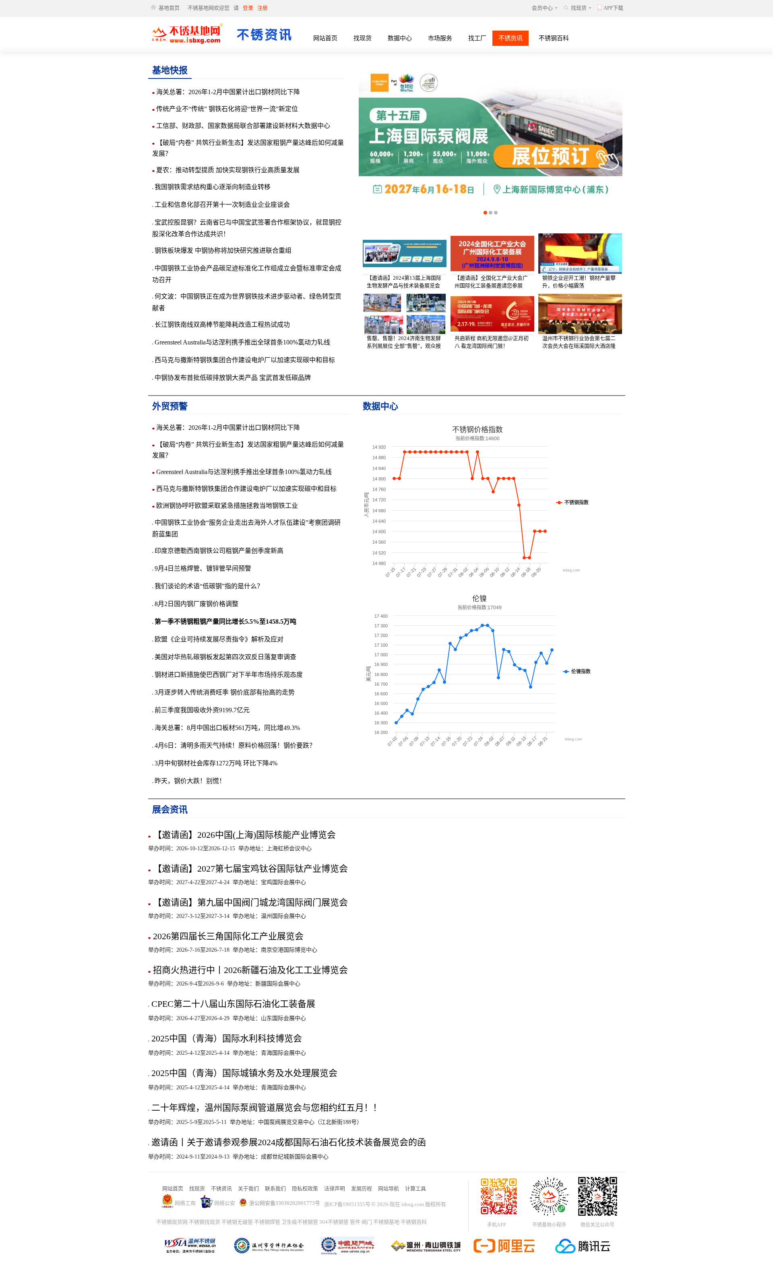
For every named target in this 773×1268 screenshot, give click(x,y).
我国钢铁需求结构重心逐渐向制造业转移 (211, 186)
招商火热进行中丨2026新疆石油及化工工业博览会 (248, 970)
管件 (355, 1222)
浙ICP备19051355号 (347, 1204)
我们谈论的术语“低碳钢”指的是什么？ (207, 586)
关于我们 (248, 1189)
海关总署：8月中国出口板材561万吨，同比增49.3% (226, 727)
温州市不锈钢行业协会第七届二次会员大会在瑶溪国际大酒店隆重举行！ (579, 346)
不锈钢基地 (386, 1222)
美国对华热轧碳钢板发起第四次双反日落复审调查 (224, 657)
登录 (248, 8)
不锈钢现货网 (172, 1222)
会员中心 (542, 8)
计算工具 (415, 1189)
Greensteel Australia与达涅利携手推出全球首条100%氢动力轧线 (241, 342)
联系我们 (275, 1189)
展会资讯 (170, 809)
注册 (262, 8)
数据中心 (400, 38)
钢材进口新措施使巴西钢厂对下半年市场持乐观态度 (227, 674)
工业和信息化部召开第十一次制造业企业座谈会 (221, 204)
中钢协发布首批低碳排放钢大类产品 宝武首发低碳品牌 (231, 377)
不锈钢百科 (554, 38)
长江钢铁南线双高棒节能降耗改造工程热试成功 (221, 324)
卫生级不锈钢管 (299, 1222)
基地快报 (170, 70)
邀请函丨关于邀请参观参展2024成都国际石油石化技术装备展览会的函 (287, 1142)
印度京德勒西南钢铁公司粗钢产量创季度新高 (217, 550)
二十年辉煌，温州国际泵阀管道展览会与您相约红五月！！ (265, 1108)
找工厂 (477, 38)
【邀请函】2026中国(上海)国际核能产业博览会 (242, 835)
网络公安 (224, 1203)
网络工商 (185, 1203)
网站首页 (325, 38)
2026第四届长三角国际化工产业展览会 (226, 936)
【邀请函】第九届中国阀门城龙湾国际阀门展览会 (248, 902)
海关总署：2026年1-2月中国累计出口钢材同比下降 (226, 92)
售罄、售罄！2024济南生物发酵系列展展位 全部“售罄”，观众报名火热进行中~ (404, 346)
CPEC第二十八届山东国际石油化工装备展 (231, 1004)
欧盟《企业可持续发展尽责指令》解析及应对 (217, 639)
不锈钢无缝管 (237, 1222)
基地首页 (169, 8)
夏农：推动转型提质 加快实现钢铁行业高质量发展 (226, 170)
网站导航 (388, 1189)
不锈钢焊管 (267, 1222)
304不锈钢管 (334, 1222)
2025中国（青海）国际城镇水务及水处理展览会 (242, 1073)
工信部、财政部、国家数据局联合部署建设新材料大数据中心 (241, 125)
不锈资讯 (510, 38)
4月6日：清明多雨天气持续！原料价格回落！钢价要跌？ (234, 745)
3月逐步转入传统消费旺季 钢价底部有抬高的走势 (223, 692)
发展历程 (361, 1189)
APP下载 (613, 8)
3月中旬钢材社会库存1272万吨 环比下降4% (214, 763)
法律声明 (334, 1189)
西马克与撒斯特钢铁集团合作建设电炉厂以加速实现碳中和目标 (243, 360)
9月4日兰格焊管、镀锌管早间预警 (201, 568)
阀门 (367, 1222)
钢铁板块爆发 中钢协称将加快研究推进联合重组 (221, 250)
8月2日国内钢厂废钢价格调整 (195, 603)
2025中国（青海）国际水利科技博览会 (225, 1038)
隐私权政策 (305, 1189)
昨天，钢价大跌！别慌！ (188, 780)
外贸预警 (170, 406)
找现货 (579, 8)
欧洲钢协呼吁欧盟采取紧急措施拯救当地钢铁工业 (225, 505)
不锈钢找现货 (204, 1222)
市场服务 (440, 38)
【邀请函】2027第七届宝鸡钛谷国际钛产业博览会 (248, 869)
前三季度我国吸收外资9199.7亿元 (201, 710)
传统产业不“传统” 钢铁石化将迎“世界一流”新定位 (225, 108)
